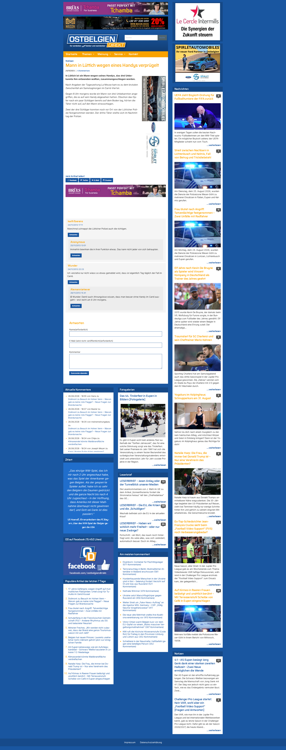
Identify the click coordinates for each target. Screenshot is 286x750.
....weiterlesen (159, 465)
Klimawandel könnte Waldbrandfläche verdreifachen (86, 442)
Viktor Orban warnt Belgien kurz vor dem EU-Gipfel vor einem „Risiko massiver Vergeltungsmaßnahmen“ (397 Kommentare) (144, 624)
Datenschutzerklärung (151, 742)
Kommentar (74, 352)
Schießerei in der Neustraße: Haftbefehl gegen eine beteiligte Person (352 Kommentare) (144, 644)
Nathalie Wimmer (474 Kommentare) (141, 591)
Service (118, 54)
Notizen (70, 61)
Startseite (71, 54)
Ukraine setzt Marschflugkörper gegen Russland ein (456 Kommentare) (142, 596)
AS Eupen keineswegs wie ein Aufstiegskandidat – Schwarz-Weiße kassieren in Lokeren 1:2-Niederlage (89, 649)
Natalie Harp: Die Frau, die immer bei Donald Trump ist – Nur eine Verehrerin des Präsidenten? (88, 666)
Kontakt (133, 54)
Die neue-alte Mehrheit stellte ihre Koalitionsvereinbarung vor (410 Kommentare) (143, 616)
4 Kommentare (83, 71)
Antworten (73, 235)
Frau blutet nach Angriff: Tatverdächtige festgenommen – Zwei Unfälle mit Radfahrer (88, 611)
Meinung (103, 54)
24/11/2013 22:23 (76, 269)
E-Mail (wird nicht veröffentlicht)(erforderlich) (91, 341)
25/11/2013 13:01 (78, 245)
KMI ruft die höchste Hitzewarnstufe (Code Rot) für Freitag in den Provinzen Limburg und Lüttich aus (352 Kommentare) (144, 634)
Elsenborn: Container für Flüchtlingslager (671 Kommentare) (143, 563)
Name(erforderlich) (78, 329)
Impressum (130, 742)
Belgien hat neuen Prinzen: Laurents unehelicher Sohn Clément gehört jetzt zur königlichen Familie (89, 640)
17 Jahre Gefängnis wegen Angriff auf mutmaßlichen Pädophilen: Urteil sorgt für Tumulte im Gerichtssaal (89, 591)
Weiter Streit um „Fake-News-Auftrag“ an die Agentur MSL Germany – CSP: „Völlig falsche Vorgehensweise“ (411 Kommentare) (143, 606)
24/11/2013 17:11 (75, 225)
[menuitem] (71, 54)
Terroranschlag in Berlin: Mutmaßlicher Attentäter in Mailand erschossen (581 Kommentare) (143, 571)
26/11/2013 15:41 (78, 293)
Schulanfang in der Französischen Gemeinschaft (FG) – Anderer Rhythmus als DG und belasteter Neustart (89, 620)
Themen (87, 54)
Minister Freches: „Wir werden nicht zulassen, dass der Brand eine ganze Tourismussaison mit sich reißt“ (89, 630)
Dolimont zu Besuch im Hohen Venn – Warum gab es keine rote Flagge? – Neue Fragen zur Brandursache (89, 402)
